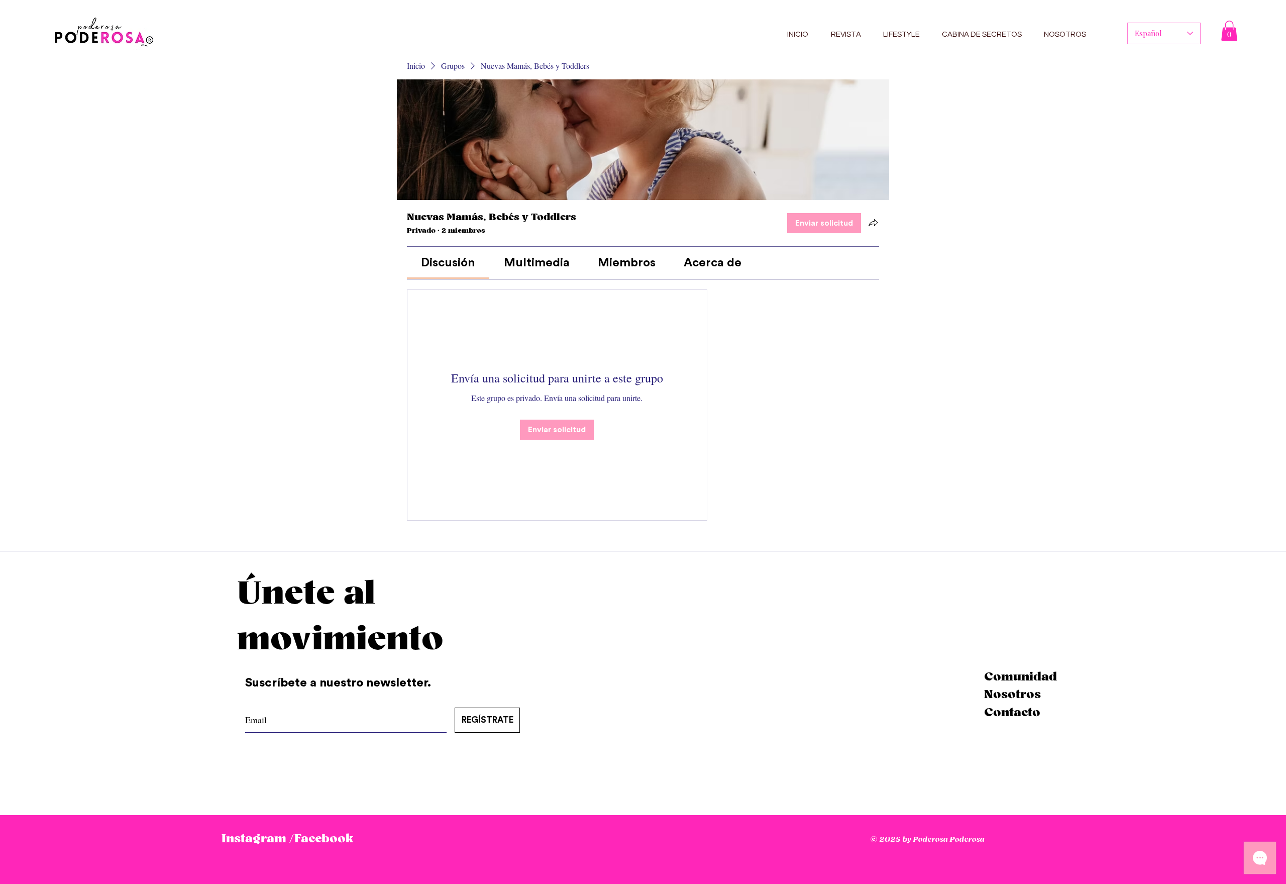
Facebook (323, 839)
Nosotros (1012, 695)
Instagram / (258, 839)
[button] (1229, 31)
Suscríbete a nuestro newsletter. (339, 683)
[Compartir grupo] (873, 223)
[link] (448, 263)
